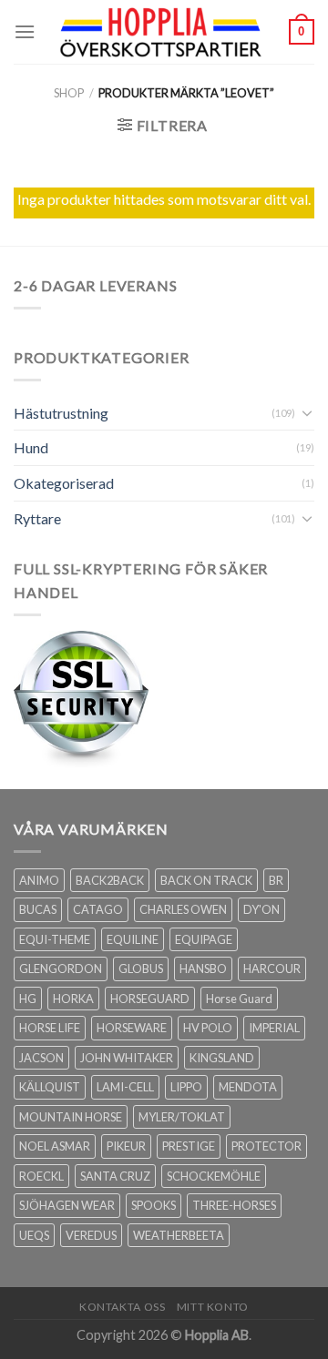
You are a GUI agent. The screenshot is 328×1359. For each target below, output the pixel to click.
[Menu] (25, 31)
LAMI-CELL (125, 1087)
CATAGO (98, 909)
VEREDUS (91, 1235)
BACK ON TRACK (206, 880)
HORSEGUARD (150, 998)
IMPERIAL (274, 1027)
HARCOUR (272, 968)
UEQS (34, 1235)
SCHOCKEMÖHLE (214, 1176)
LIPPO (186, 1087)
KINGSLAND (222, 1057)
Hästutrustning (61, 412)
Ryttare (37, 518)
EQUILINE (133, 939)
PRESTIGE (188, 1146)
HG (27, 998)
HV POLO (207, 1027)
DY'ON (261, 909)
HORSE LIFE (49, 1027)
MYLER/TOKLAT (181, 1117)
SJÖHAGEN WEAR (67, 1205)
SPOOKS (153, 1205)
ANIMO (39, 880)
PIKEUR (126, 1146)
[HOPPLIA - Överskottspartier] (162, 32)
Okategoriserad (64, 483)
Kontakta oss (122, 1306)
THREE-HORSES (234, 1205)
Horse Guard (239, 998)
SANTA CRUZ (115, 1176)
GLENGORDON (60, 968)
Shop (69, 93)
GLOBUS (140, 968)
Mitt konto (213, 1306)
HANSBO (203, 968)
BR (276, 880)
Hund (31, 447)
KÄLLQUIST (49, 1087)
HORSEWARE (132, 1027)
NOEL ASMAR (54, 1146)
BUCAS (37, 909)
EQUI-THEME (54, 939)
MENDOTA (248, 1087)
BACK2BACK (110, 880)
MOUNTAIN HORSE (70, 1117)
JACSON (41, 1057)
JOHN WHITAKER (126, 1057)
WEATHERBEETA (178, 1235)
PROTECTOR (266, 1146)
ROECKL (41, 1176)
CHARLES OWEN (183, 909)
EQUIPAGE (203, 939)
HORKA (73, 998)
